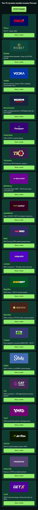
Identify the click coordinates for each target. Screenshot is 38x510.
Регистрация (19, 9)
